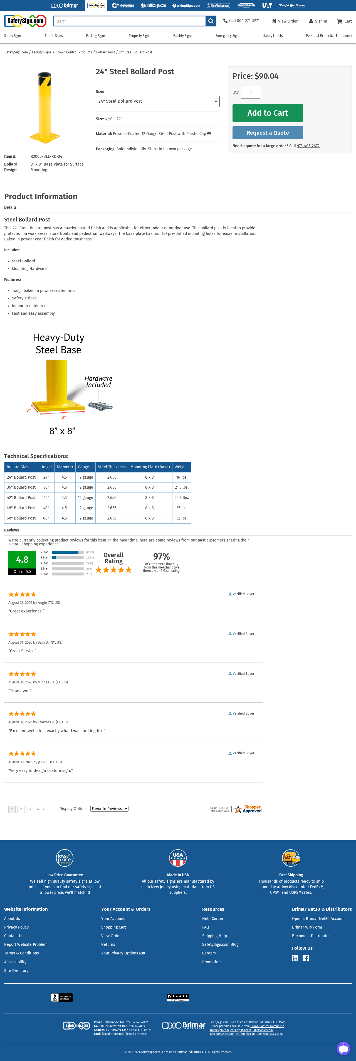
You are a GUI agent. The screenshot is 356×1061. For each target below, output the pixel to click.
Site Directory (16, 970)
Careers (209, 953)
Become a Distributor (311, 936)
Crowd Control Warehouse (267, 1026)
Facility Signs (41, 52)
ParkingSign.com (240, 1030)
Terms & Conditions (21, 953)
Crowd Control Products (74, 52)
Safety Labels (273, 35)
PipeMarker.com (263, 1030)
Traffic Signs (54, 35)
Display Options (74, 808)
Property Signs (139, 35)
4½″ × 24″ (113, 119)
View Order (111, 936)
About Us (12, 918)
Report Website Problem (26, 944)
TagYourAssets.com (222, 1034)
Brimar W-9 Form (307, 927)
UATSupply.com (246, 1034)
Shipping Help (214, 936)
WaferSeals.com (272, 1034)
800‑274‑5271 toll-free (117, 1022)
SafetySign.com (16, 52)
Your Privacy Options (119, 953)
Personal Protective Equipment (329, 35)
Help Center (212, 918)
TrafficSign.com (219, 1030)
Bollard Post (105, 52)
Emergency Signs (228, 35)
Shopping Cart (113, 927)
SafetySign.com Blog (220, 944)
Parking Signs (96, 35)
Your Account (113, 918)
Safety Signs (13, 35)
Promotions (212, 962)
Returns (108, 944)
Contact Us (13, 936)
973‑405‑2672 (308, 146)
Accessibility (15, 962)
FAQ (205, 927)
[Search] (211, 21)
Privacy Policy (16, 927)
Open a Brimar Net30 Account (318, 918)
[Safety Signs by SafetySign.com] (23, 27)
